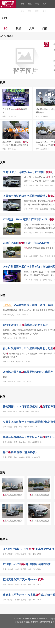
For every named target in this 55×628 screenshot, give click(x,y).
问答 (44, 28)
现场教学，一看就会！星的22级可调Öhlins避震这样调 (15, 143)
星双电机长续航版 (12, 495)
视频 (30, 4)
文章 (31, 28)
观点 (30, 11)
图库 (37, 11)
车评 (22, 4)
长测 (37, 4)
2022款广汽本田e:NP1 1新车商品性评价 (28, 549)
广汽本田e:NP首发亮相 (14, 111)
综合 (5, 28)
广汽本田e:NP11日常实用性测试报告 (27, 564)
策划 (22, 11)
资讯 (44, 11)
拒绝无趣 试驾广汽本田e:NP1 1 (23, 579)
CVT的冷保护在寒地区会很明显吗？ (25, 324)
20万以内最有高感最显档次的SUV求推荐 (28, 371)
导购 (44, 4)
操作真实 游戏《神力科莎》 (20, 452)
